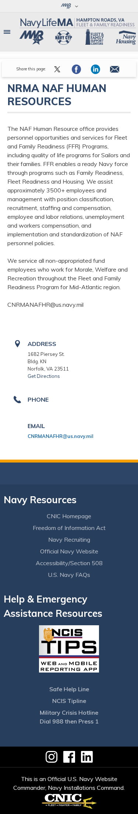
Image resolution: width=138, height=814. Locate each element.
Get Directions (44, 376)
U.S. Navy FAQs (69, 574)
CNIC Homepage (69, 516)
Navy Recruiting (69, 539)
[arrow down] (69, 6)
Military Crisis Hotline (69, 712)
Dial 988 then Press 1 (69, 721)
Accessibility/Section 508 (69, 563)
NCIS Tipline (69, 700)
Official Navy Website (69, 551)
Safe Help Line (69, 689)
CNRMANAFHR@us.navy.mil (60, 436)
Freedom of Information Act (69, 527)
